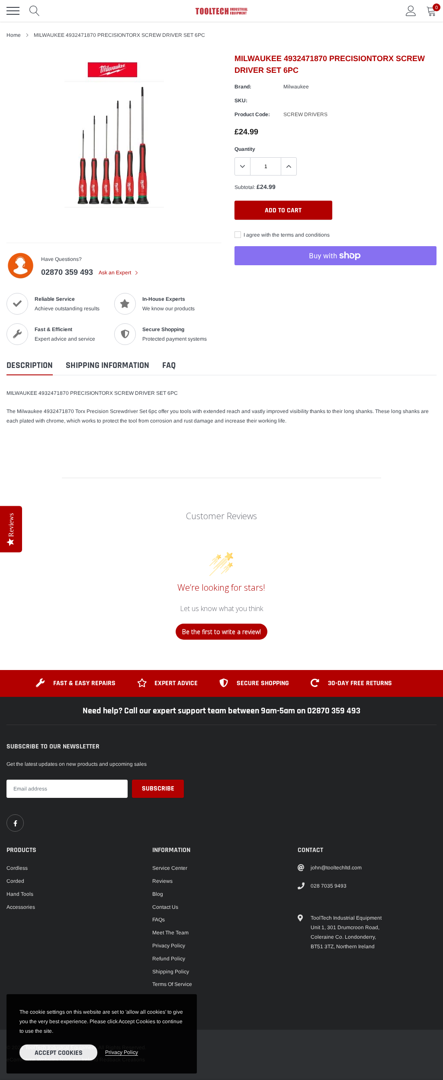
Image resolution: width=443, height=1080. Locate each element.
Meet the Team (170, 933)
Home (13, 35)
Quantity (244, 149)
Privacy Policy (168, 946)
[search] (34, 11)
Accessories (20, 907)
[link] (15, 823)
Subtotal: (244, 187)
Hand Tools (19, 894)
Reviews (162, 881)
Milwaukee (296, 87)
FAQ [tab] (169, 365)
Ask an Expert (115, 273)
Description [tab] (29, 365)
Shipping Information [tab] (107, 365)
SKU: (240, 101)
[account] (411, 11)
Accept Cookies (59, 1052)
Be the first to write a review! (221, 632)
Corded (15, 881)
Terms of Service (172, 984)
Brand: (242, 87)
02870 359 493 (67, 272)
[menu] (12, 10)
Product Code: (252, 114)
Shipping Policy (170, 972)
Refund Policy (168, 959)
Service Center (169, 868)
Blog (157, 894)
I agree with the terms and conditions (286, 235)
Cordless (17, 868)
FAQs (158, 920)
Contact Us (165, 907)
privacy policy (121, 1052)
